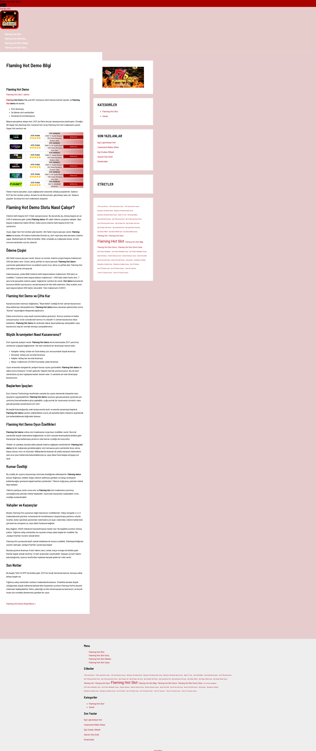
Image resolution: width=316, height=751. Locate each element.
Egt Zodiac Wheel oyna (115, 232)
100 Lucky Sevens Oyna (116, 206)
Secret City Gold (105, 157)
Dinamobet (103, 161)
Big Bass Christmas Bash (105, 210)
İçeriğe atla (5, 8)
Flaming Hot (103, 236)
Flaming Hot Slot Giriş (15, 38)
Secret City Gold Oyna (104, 260)
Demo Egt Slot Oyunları (104, 219)
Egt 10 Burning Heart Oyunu (106, 223)
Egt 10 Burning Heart (118, 219)
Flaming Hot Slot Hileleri (16, 43)
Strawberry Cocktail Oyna (105, 264)
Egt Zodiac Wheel (106, 152)
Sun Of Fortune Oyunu (117, 268)
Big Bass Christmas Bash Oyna (123, 210)
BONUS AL (73, 137)
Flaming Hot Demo (17, 89)
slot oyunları (129, 260)
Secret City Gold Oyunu (118, 260)
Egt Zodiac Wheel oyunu (130, 232)
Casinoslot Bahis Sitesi (108, 147)
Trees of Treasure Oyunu (120, 272)
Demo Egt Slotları (133, 215)
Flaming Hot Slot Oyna (15, 47)
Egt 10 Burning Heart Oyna (134, 219)
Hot (8, 103)
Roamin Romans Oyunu (129, 256)
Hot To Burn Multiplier (104, 251)
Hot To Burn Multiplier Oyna (120, 251)
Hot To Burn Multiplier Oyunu (138, 251)
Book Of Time (122, 215)
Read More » (21, 604)
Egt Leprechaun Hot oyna (132, 227)
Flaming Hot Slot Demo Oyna (130, 247)
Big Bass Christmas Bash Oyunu (107, 215)
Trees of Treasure (130, 268)
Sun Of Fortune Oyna (104, 268)
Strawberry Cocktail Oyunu (121, 264)
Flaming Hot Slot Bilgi (134, 242)
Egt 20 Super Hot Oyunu (104, 227)
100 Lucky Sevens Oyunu (131, 206)
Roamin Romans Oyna (114, 256)
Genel (105, 116)
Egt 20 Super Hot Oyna (132, 223)
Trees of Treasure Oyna (105, 272)
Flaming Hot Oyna (116, 236)
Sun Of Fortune (134, 264)
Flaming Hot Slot (13, 34)
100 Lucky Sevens (103, 206)
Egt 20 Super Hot (120, 223)
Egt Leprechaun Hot (107, 142)
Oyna (3, 5)
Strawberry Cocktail (140, 260)
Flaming (10, 100)
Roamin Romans (102, 256)
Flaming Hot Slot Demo (107, 247)
